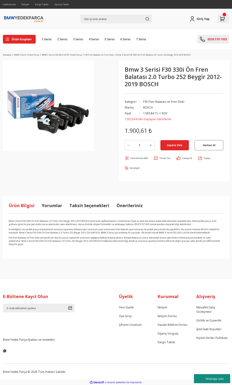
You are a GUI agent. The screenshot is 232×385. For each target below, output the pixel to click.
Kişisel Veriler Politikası (212, 338)
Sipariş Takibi (61, 4)
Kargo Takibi (42, 4)
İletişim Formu (167, 316)
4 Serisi (94, 39)
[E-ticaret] (115, 382)
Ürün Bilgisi (21, 205)
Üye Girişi (125, 316)
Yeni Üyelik (126, 307)
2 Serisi (62, 39)
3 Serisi (78, 39)
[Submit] (71, 308)
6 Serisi (125, 39)
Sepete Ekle (174, 145)
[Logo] (24, 19)
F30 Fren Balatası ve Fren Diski (163, 102)
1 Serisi (46, 39)
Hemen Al (209, 145)
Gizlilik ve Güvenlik (208, 320)
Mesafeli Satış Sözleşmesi (205, 309)
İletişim (25, 4)
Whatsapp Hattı (215, 378)
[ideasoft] (97, 382)
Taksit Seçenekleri (89, 205)
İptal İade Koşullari (208, 329)
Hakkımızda (9, 4)
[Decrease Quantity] (128, 145)
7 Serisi (141, 39)
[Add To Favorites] (136, 158)
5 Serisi (110, 39)
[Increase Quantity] (150, 145)
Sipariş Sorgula (168, 333)
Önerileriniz (130, 205)
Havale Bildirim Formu (172, 325)
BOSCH (148, 107)
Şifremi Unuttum (130, 325)
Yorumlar (52, 205)
